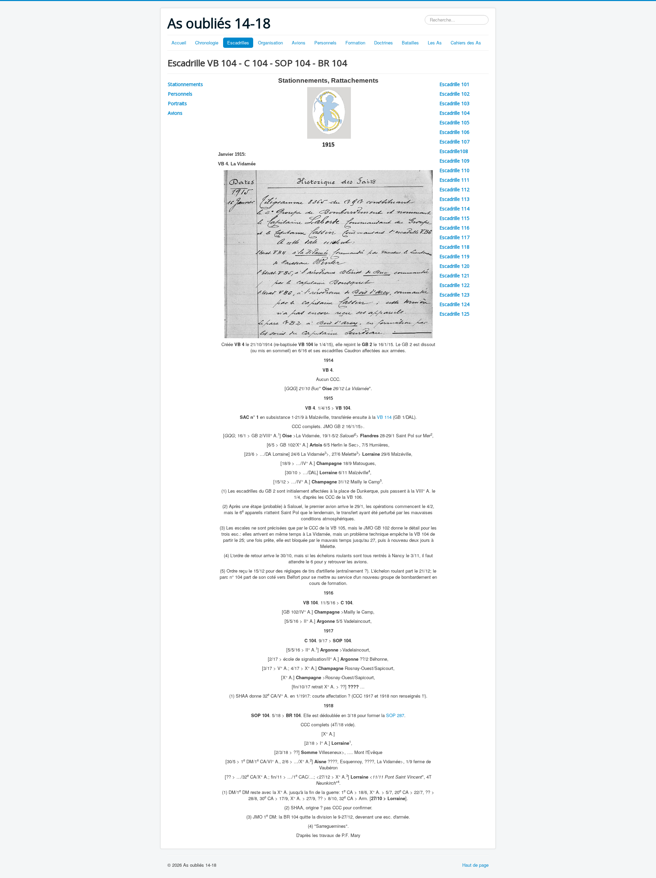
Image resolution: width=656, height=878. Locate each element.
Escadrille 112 (454, 189)
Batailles (410, 42)
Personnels (325, 42)
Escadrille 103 (454, 103)
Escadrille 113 (454, 199)
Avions (298, 42)
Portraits (177, 103)
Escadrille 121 (454, 275)
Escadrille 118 (454, 247)
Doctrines (383, 42)
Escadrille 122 (454, 285)
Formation (355, 42)
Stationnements (185, 84)
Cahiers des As (466, 42)
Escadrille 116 (454, 227)
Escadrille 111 (454, 180)
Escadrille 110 (454, 170)
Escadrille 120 (454, 266)
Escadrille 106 (454, 132)
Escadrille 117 (454, 237)
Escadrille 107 (454, 141)
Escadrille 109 (454, 160)
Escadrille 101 (454, 84)
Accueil (179, 42)
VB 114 (384, 417)
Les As (435, 42)
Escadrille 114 (454, 208)
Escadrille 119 (454, 256)
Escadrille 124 (454, 304)
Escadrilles (238, 42)
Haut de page (475, 865)
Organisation (270, 42)
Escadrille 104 (454, 113)
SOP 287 (395, 715)
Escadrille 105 (454, 122)
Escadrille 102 (454, 94)
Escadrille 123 (454, 294)
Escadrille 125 (454, 314)
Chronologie (206, 42)
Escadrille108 (453, 151)
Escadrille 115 (454, 218)
